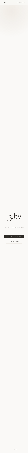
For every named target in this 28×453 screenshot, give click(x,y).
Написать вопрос (14, 241)
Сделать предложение (14, 236)
